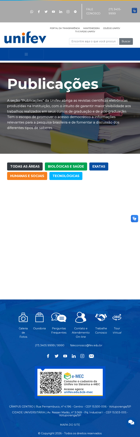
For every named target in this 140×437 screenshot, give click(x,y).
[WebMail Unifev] (91, 355)
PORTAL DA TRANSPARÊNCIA (65, 28)
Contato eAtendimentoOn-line (81, 332)
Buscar (126, 41)
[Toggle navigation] (26, 54)
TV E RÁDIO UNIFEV (85, 31)
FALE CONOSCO (93, 11)
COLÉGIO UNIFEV (111, 28)
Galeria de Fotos (23, 332)
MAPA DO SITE (70, 424)
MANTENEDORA (91, 28)
